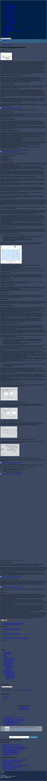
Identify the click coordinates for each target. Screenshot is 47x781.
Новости (5, 657)
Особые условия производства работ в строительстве (13, 751)
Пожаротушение (8, 30)
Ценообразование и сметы (10, 9)
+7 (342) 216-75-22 (23, 706)
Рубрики (4, 4)
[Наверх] (2, 773)
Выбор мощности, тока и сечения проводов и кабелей (13, 759)
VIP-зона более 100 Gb (8, 723)
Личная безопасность (11, 23)
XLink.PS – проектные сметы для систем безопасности (14, 720)
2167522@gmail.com (25, 709)
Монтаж (6, 16)
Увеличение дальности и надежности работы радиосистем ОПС (16, 638)
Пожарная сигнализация (9, 17)
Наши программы (10, 6)
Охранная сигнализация (9, 13)
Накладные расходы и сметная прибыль (10, 752)
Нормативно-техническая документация (12, 31)
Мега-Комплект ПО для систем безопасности (12, 717)
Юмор (8, 19)
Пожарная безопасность (9, 10)
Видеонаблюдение (8, 25)
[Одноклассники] (3, 620)
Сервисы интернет (10, 7)
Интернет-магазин (6, 35)
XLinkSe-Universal (7, 718)
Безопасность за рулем (11, 20)
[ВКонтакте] (1, 620)
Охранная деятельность (9, 14)
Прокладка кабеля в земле (8, 768)
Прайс (4, 32)
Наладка (6, 24)
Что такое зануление (6, 755)
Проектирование (8, 12)
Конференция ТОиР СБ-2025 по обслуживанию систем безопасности (15, 747)
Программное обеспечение (10, 5)
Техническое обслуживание (10, 27)
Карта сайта (5, 33)
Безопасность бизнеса (11, 21)
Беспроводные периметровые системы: (11, 629)
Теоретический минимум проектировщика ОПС (11, 760)
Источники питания (8, 11)
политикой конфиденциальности (25, 690)
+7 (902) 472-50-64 (23, 708)
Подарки (8, 8)
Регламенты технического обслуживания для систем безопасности (15, 769)
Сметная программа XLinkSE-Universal (10, 749)
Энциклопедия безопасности (10, 18)
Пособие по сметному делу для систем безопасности (13, 766)
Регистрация (6, 697)
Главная (4, 3)
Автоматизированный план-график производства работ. (14, 724)
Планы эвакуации (6, 764)
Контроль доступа (8, 28)
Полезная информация (11, 22)
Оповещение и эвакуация (9, 26)
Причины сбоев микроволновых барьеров (11, 633)
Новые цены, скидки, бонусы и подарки (11, 721)
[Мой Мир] (4, 620)
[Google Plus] (6, 620)
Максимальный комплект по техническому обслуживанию (14, 719)
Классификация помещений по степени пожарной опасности (14, 765)
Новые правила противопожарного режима (11, 753)
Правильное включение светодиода (9, 762)
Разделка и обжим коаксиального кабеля (10, 763)
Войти (5, 699)
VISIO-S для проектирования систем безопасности (13, 722)
